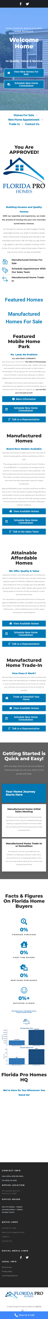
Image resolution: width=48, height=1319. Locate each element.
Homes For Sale (24, 115)
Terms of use (7, 1267)
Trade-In (14, 124)
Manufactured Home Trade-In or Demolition (24, 844)
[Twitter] (27, 3)
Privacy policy (7, 1271)
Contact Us (32, 124)
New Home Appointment (24, 119)
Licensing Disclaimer (10, 1276)
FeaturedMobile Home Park (24, 341)
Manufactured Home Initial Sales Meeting (24, 810)
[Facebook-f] (20, 3)
